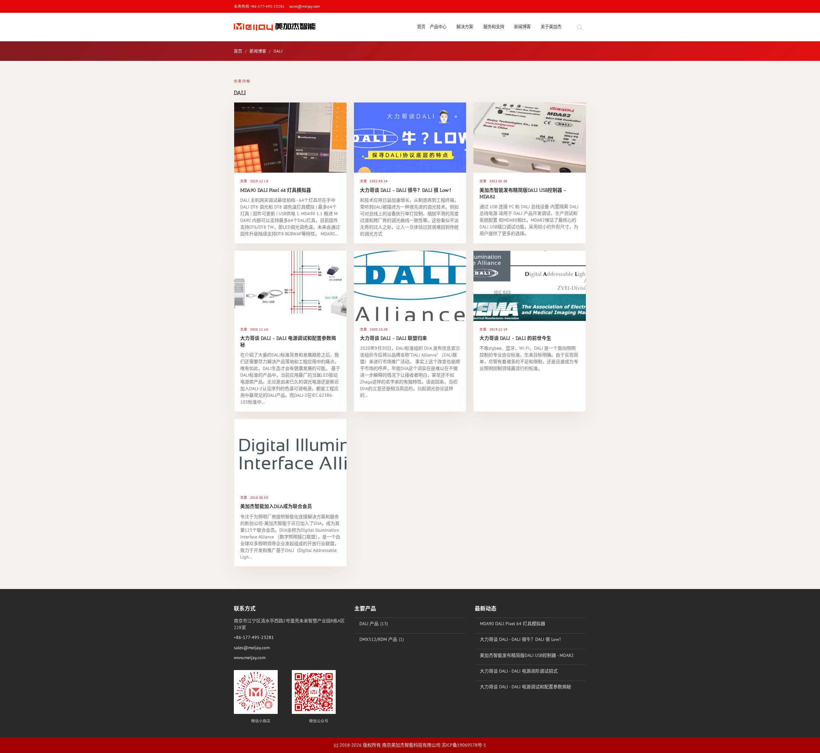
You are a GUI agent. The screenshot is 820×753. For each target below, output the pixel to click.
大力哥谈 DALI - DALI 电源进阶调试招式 (519, 671)
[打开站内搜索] (579, 27)
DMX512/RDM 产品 (378, 639)
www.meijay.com (250, 657)
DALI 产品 (369, 623)
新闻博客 (258, 51)
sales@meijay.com (304, 6)
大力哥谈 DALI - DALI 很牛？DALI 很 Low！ (407, 190)
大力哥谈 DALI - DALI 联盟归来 (393, 338)
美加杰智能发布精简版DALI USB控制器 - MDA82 (527, 655)
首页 (238, 51)
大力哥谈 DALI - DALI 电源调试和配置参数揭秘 (525, 687)
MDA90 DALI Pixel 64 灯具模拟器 (275, 190)
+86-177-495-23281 (254, 637)
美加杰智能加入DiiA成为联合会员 (276, 506)
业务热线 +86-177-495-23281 (259, 6)
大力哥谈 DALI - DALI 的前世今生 (515, 338)
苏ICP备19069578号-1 (464, 745)
